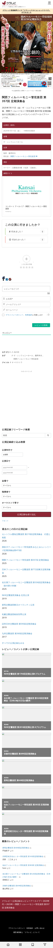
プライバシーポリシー (14, 315)
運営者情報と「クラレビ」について (26, 932)
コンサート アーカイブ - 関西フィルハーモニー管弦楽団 (26, 207)
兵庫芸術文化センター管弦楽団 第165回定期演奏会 (22, 856)
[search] (48, 435)
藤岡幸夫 (38, 355)
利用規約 (28, 315)
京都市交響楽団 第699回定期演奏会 (16, 885)
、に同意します (24, 315)
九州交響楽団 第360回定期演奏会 (17, 633)
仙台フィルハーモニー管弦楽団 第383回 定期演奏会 (23, 865)
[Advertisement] (26, 399)
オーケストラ (17, 362)
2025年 (16, 352)
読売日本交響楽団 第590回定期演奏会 (19, 623)
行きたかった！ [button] (27, 239)
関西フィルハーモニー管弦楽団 (22, 156)
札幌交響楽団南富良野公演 (14, 614)
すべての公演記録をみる (13, 643)
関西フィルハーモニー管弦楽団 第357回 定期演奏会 (25, 560)
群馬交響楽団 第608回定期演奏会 (15, 848)
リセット (5, 521)
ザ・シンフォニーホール (23, 355)
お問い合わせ (39, 928)
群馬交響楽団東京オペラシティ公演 (18, 604)
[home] (8, 945)
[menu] (49, 3)
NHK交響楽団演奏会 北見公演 (15, 595)
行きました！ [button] (27, 231)
